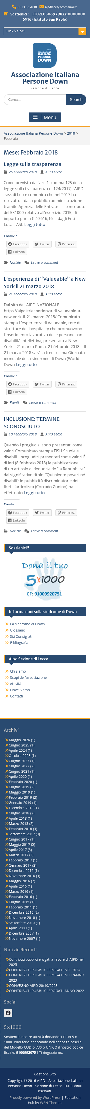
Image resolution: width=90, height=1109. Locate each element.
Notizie (15, 262)
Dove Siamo (20, 689)
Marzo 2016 (18, 891)
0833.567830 (27, 7)
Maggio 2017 (19, 844)
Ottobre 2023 (19, 755)
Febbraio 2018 (20, 828)
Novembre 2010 (22, 917)
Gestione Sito (45, 1074)
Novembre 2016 (22, 875)
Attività (15, 683)
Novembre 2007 (22, 938)
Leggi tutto (34, 224)
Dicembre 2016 (21, 870)
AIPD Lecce (54, 171)
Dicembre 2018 (21, 807)
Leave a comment (44, 262)
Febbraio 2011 (20, 907)
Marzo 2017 (18, 854)
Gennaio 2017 (20, 865)
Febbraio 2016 (20, 896)
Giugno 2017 (19, 839)
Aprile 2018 (18, 818)
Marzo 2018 (18, 823)
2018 (71, 133)
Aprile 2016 (18, 886)
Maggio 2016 (19, 881)
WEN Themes (51, 1102)
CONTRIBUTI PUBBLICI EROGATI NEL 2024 (44, 969)
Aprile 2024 (18, 750)
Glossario (17, 630)
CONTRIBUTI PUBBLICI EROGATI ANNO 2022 (46, 990)
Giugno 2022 (19, 766)
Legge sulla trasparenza (33, 164)
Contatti (16, 696)
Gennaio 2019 (20, 802)
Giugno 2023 (19, 760)
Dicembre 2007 (21, 933)
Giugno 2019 (19, 787)
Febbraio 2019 (20, 797)
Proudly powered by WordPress (35, 1097)
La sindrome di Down (27, 624)
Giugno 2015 (19, 901)
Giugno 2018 (19, 813)
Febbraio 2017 (20, 860)
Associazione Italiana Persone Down (45, 78)
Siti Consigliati (21, 636)
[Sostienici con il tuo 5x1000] (45, 599)
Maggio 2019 (19, 792)
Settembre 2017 (22, 834)
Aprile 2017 (18, 849)
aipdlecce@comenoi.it (61, 7)
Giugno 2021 (19, 771)
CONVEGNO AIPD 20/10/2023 (33, 985)
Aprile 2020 (18, 776)
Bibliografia (19, 642)
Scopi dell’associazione (28, 677)
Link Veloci (15, 31)
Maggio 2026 (19, 740)
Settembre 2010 (22, 922)
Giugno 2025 (19, 745)
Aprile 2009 (18, 928)
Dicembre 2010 (21, 912)
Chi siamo (18, 671)
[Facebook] (8, 1013)
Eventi (14, 402)
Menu (50, 117)
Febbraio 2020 (20, 781)
